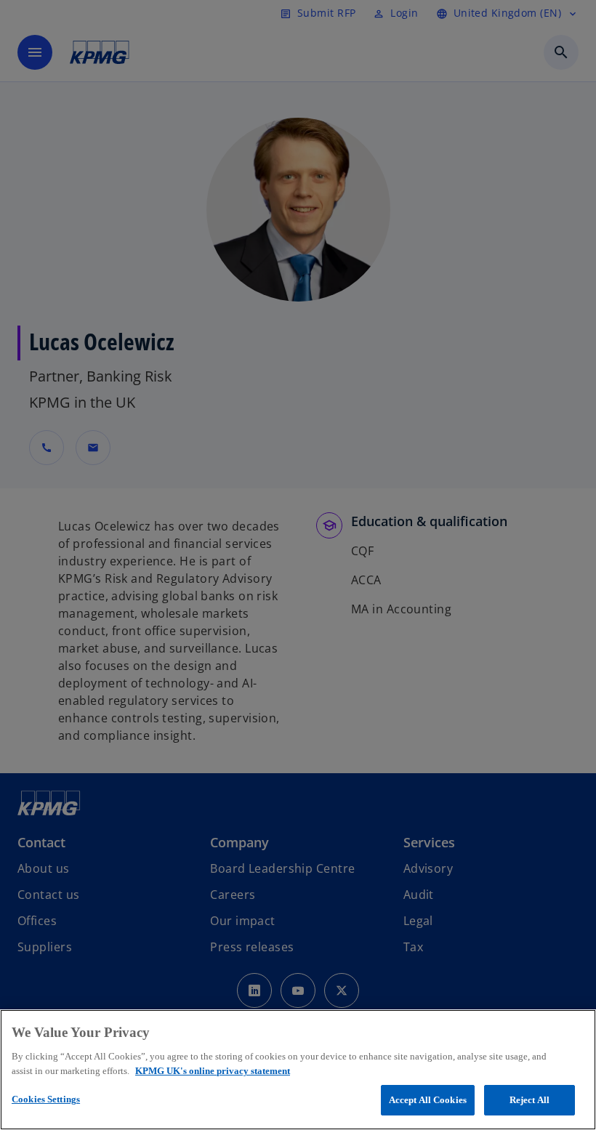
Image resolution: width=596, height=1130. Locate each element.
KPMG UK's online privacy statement (212, 1070)
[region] (298, 1069)
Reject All (529, 1099)
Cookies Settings (46, 1099)
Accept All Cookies (428, 1099)
